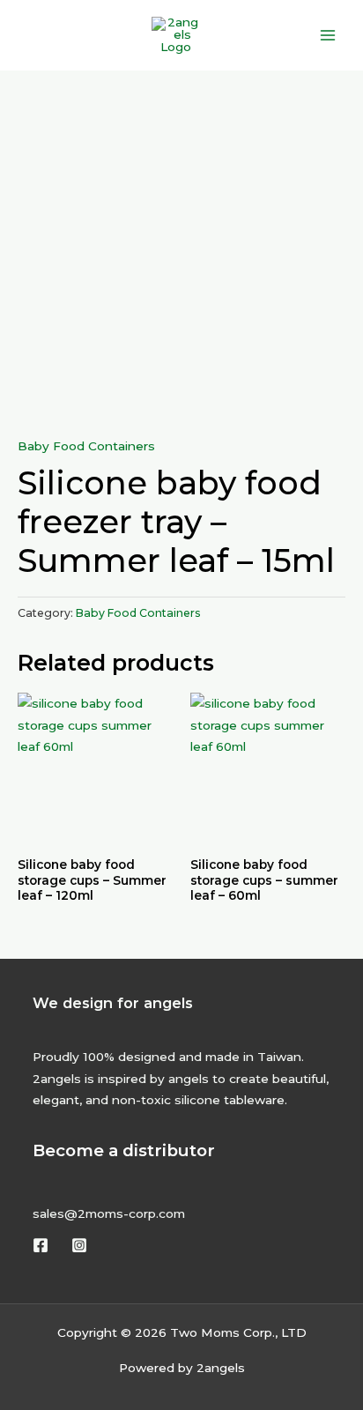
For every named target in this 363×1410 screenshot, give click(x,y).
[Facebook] (40, 1245)
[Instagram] (79, 1245)
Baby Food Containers (86, 446)
